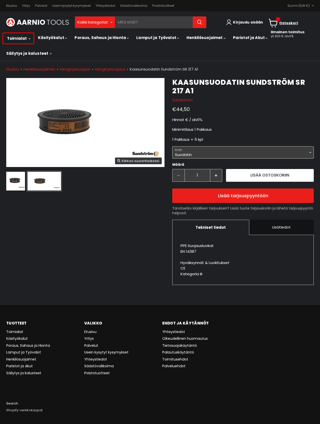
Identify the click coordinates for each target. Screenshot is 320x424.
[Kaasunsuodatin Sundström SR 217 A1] (16, 181)
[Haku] (199, 22)
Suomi (299, 6)
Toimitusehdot (175, 359)
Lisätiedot (281, 227)
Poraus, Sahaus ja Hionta (100, 37)
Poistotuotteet (163, 6)
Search (12, 403)
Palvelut (41, 6)
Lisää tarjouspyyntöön (243, 195)
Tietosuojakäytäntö (179, 345)
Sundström (182, 99)
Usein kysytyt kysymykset (71, 6)
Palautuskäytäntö (178, 352)
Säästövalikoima (133, 6)
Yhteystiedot (105, 6)
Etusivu (11, 6)
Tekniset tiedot (211, 227)
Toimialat (17, 38)
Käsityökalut (51, 37)
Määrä (178, 164)
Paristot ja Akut (249, 37)
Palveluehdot (174, 366)
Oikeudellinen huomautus (185, 338)
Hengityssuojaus (75, 69)
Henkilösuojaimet (205, 37)
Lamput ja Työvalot (156, 37)
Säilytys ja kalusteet (27, 53)
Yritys (26, 6)
